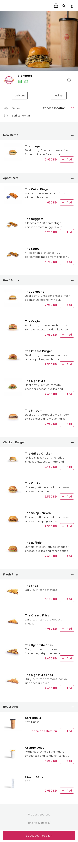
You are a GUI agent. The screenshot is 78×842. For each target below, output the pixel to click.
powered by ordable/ (39, 822)
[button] (39, 80)
